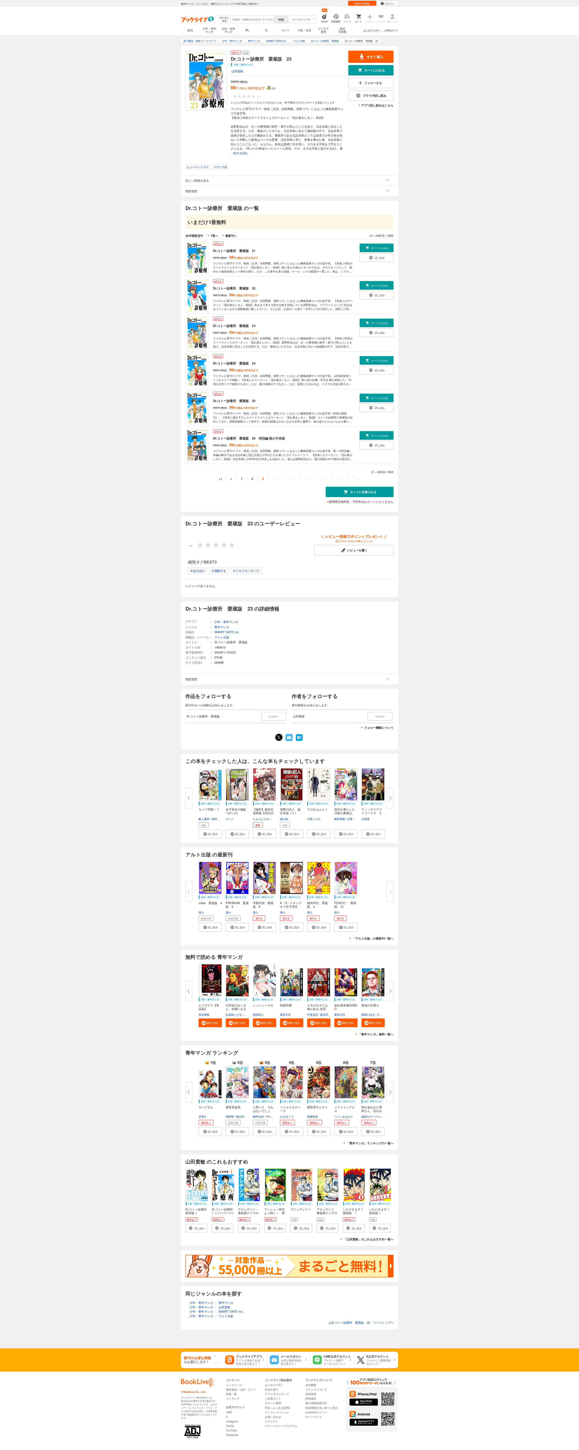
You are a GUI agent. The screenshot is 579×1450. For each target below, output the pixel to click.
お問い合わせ (273, 1417)
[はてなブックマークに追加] (299, 740)
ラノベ (285, 30)
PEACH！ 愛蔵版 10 (345, 905)
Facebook (232, 1435)
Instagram (232, 1421)
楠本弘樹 (258, 1116)
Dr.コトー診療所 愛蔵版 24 (234, 363)
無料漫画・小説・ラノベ (241, 1389)
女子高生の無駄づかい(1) (236, 811)
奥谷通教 (204, 1014)
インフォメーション (277, 1412)
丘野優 (351, 819)
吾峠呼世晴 (218, 819)
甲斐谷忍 (312, 1014)
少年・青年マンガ (209, 29)
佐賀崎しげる (234, 1014)
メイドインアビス (344, 1109)
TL (266, 30)
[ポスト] (278, 737)
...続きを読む (239, 153)
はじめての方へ (372, 30)
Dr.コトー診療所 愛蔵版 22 (234, 288)
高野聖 (230, 1116)
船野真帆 (339, 819)
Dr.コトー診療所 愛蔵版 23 (234, 325)
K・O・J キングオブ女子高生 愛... (290, 906)
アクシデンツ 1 (300, 1209)
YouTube (231, 1430)
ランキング (233, 1398)
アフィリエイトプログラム (281, 1426)
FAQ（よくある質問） (278, 1408)
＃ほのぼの (197, 571)
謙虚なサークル (370, 1116)
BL (247, 30)
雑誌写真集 (342, 29)
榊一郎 (275, 819)
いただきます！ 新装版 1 (379, 1211)
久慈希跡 (382, 1014)
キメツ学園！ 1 (209, 809)
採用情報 (310, 1394)
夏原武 (324, 1014)
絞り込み (224, 19)
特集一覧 (231, 1394)
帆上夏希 (204, 819)
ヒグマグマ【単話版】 (209, 1007)
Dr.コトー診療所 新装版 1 (196, 1211)
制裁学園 (286, 1005)
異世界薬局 (233, 1107)
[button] (210, 834)
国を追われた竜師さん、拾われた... (371, 1110)
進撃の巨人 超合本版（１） (290, 811)
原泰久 (203, 1116)
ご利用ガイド (390, 30)
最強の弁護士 (370, 1005)
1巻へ (214, 235)
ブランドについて (316, 1389)
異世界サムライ (317, 1107)
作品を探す (271, 1389)
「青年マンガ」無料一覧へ (376, 1034)
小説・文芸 (304, 30)
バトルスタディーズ (290, 1109)
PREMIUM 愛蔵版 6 (237, 905)
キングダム (206, 1107)
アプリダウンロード (277, 1394)
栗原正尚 (285, 1014)
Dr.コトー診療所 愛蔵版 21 (234, 250)
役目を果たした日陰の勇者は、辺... (344, 813)
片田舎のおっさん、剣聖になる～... (236, 1009)
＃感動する (218, 571)
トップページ (234, 1385)
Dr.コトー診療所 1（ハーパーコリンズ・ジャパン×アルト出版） (223, 1214)
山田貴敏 (237, 71)
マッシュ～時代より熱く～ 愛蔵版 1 (274, 1213)
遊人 (201, 912)
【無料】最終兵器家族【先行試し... (263, 813)
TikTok (230, 1426)
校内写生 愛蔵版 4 (317, 905)
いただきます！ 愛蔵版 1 (354, 1211)
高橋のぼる (368, 1014)
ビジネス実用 (323, 29)
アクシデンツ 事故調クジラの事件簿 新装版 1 (328, 1214)
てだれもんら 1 (317, 809)
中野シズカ (314, 819)
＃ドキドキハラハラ (246, 571)
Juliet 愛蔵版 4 (210, 903)
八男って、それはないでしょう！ (263, 1110)
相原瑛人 (258, 1014)
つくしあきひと (343, 1116)
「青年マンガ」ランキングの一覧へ (370, 1143)
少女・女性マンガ (228, 29)
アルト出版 (221, 637)
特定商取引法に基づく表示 (321, 1408)
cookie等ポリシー (316, 1412)
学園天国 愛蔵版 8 (263, 905)
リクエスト (271, 1421)
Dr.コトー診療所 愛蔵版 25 (234, 400)
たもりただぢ (261, 819)
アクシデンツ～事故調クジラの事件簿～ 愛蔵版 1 (248, 1214)
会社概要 (310, 1385)
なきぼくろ (287, 1116)
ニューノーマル (263, 1005)
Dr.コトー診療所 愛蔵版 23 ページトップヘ (361, 1322)
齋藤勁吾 (312, 1116)
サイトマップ (313, 1417)
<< (220, 479)
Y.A (268, 1116)
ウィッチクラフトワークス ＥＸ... (371, 813)
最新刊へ (231, 235)
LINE (229, 1412)
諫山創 (284, 819)
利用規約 (310, 1398)
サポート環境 (273, 1403)
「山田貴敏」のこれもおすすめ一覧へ (369, 1239)
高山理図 (241, 1116)
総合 (190, 30)
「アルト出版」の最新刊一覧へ (373, 938)
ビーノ (230, 819)
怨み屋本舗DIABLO (346, 1007)
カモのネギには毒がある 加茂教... (317, 1009)
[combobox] (253, 19)
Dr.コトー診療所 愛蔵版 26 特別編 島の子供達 (249, 438)
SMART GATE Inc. (227, 632)
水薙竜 (365, 819)
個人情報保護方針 (316, 1403)
